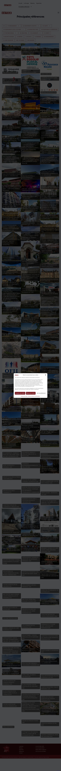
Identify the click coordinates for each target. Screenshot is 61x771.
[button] (45, 375)
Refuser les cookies (31, 393)
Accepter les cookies (20, 393)
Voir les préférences (41, 393)
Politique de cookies (24, 396)
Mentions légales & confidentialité (34, 396)
